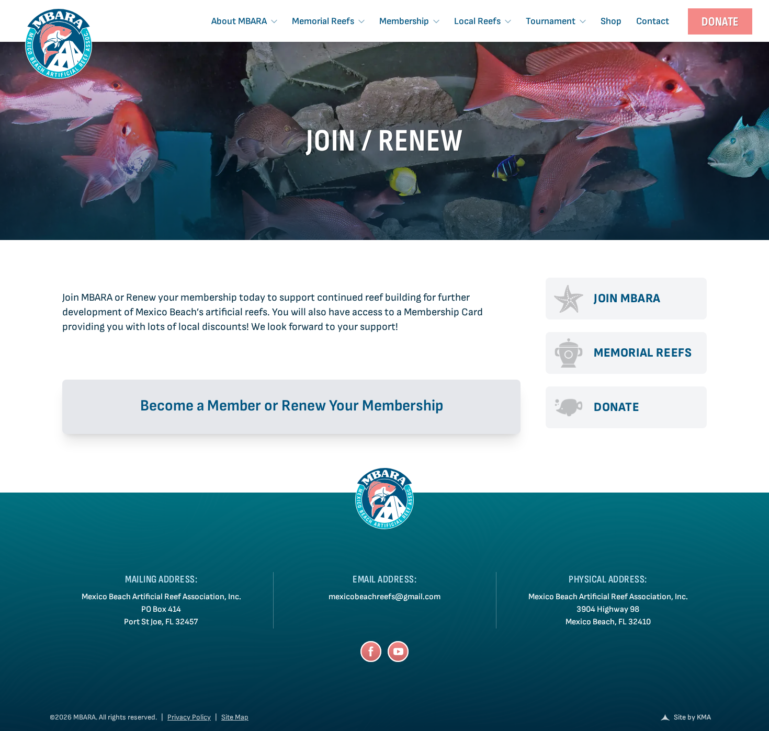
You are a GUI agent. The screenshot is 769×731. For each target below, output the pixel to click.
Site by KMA (692, 717)
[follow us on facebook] (370, 651)
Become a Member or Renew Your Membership (291, 405)
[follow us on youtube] (398, 651)
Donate (720, 21)
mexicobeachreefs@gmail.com (384, 597)
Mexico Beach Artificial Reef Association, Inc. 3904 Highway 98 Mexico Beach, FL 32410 (608, 609)
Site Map (234, 717)
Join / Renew (384, 141)
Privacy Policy (189, 717)
